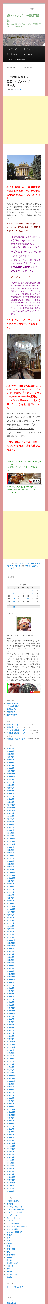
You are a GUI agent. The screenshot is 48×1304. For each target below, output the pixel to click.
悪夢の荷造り (12, 714)
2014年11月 (11, 1146)
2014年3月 (11, 1168)
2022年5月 (11, 892)
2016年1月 (11, 1106)
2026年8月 (11, 748)
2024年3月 (11, 830)
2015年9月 (11, 1118)
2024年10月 (11, 810)
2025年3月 (11, 796)
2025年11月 (11, 773)
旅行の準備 (11, 1254)
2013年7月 (11, 1191)
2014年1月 (11, 1174)
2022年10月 (11, 878)
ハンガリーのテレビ (14, 1206)
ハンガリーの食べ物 (14, 1212)
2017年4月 (11, 1064)
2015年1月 (11, 1140)
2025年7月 (11, 785)
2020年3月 (11, 965)
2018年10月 (11, 1013)
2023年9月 (11, 847)
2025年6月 (11, 788)
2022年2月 (11, 900)
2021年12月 (11, 906)
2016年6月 (11, 1092)
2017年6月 (11, 1058)
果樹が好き (11, 711)
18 (14, 599)
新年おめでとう (13, 709)
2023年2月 (11, 866)
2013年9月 (11, 1185)
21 (28, 599)
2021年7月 (11, 920)
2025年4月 (11, 793)
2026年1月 (11, 768)
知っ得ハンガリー (13, 54)
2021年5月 (11, 926)
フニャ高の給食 (13, 1223)
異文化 (33, 563)
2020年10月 (11, 945)
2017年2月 (11, 1070)
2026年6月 (11, 754)
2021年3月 (11, 931)
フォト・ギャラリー (28, 49)
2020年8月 (11, 951)
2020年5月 (11, 960)
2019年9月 (11, 982)
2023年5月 (11, 858)
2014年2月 (11, 1171)
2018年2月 (11, 1036)
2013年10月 (11, 1182)
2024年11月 (11, 807)
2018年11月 (11, 1010)
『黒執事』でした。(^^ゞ (17, 738)
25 (14, 601)
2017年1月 (11, 1072)
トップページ (12, 49)
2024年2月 (11, 833)
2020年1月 (11, 971)
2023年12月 (11, 838)
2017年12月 (11, 1041)
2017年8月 (11, 1053)
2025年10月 (11, 776)
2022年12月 (11, 872)
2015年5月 (11, 1129)
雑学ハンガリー (29, 54)
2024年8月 (11, 816)
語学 (8, 1268)
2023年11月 (11, 841)
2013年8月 (11, 1188)
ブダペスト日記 (13, 1229)
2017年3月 (11, 1067)
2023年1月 (11, 869)
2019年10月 (11, 979)
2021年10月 (11, 912)
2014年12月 (11, 1143)
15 (32, 596)
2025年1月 (11, 802)
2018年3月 (11, 1033)
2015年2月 (11, 1137)
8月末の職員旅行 (13, 706)
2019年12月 (11, 974)
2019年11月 (11, 976)
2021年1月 (11, 937)
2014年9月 (11, 1151)
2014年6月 (11, 1160)
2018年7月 (11, 1022)
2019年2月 (11, 1002)
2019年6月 (11, 991)
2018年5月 (11, 1027)
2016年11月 (11, 1078)
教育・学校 (11, 1249)
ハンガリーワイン (15, 568)
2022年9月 (11, 881)
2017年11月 (11, 1044)
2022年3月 (11, 898)
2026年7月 (11, 751)
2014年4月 (11, 1165)
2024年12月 (11, 805)
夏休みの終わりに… (14, 703)
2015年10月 (11, 1115)
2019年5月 (11, 993)
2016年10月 (11, 1081)
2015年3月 (11, 1134)
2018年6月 (11, 1024)
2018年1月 (11, 1039)
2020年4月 (11, 962)
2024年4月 (11, 827)
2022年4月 (11, 895)
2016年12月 (11, 1075)
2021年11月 (11, 909)
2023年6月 (11, 855)
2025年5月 (11, 790)
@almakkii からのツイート (16, 1287)
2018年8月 (11, 1019)
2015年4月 (11, 1132)
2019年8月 (11, 985)
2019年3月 (11, 999)
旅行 (8, 1251)
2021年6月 (11, 923)
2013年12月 (11, 1177)
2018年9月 (11, 1016)
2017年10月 (11, 1047)
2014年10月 (11, 1149)
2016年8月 (11, 1086)
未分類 (9, 1257)
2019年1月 (11, 1005)
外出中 (9, 1243)
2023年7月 (11, 852)
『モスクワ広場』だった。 (17, 730)
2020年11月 (11, 943)
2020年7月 (11, 954)
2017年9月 (11, 1050)
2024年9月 (11, 813)
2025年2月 (11, 799)
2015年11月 (11, 1112)
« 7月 (14, 607)
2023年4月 (11, 861)
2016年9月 (11, 1084)
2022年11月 (11, 875)
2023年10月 (11, 844)
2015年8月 (11, 1120)
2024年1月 (11, 835)
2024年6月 (11, 821)
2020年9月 (11, 948)
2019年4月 (11, 996)
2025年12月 (11, 771)
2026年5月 (11, 757)
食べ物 (17, 566)
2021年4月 (11, 929)
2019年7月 (11, 988)
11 (14, 596)
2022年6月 (11, 889)
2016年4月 (11, 1098)
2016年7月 (11, 1089)
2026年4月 (11, 759)
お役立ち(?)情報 (13, 1201)
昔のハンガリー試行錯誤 (16, 59)
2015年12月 (11, 1109)
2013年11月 (11, 1180)
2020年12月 (11, 940)
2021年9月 (11, 915)
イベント (10, 1203)
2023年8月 (11, 850)
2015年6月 (11, 1126)
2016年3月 (11, 1101)
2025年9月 (11, 779)
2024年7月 (11, 819)
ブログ (28, 563)
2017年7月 (11, 1055)
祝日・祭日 (11, 1265)
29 (32, 601)
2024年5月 (11, 824)
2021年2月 (11, 934)
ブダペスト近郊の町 (14, 1232)
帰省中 (9, 1246)
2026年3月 (11, 762)
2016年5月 (11, 1095)
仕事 (8, 1237)
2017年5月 (11, 1061)
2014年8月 (11, 1154)
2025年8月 (11, 782)
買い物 (9, 1271)
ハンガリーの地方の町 (15, 1209)
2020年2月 (11, 968)
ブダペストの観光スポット (17, 1226)
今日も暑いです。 (13, 724)
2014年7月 (11, 1157)
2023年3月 (11, 864)
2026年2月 (11, 765)
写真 (8, 1240)
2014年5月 (11, 1163)
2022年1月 (11, 903)
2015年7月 (11, 1123)
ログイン (10, 1300)
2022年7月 (11, 886)
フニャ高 (10, 1220)
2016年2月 (11, 1103)
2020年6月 (11, 957)
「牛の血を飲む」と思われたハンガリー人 (18, 81)
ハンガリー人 (20, 563)
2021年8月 (11, 917)
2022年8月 (11, 883)
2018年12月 (11, 1008)
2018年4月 (11, 1030)
